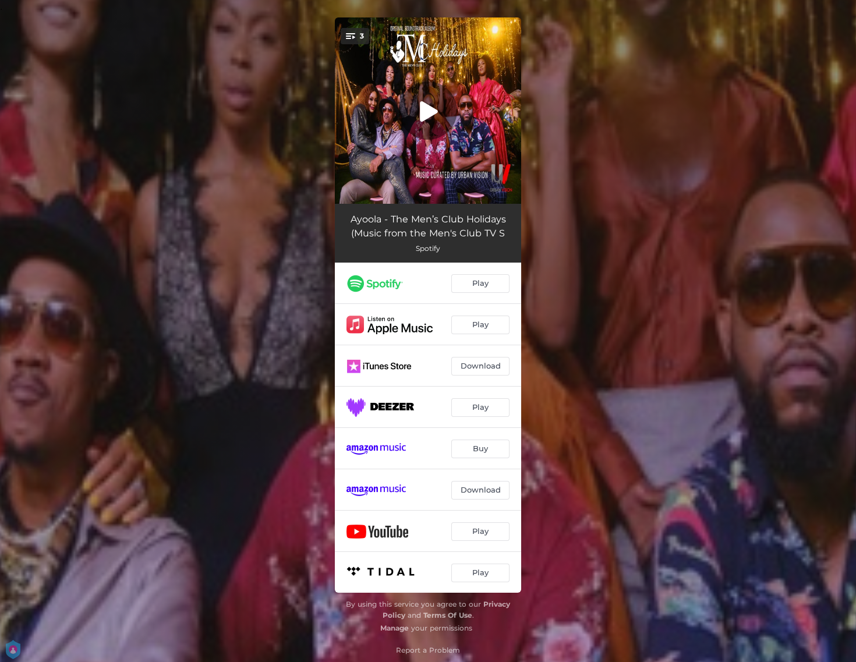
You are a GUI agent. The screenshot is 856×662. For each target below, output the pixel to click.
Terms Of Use (447, 615)
